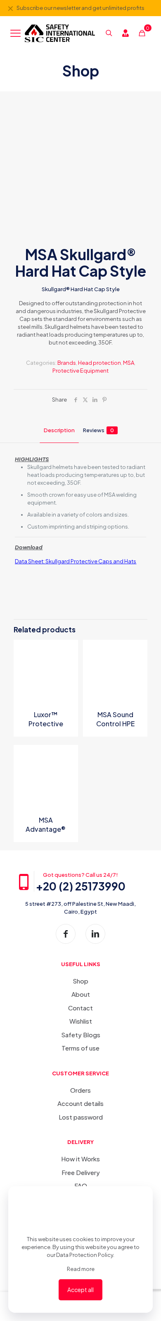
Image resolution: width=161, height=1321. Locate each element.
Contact (80, 1008)
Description (59, 430)
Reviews (98, 430)
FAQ (80, 1185)
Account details (80, 1103)
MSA (128, 362)
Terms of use (80, 1048)
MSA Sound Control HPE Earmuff (115, 723)
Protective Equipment (80, 370)
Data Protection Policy (84, 1255)
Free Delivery (81, 1172)
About (80, 994)
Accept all (80, 1289)
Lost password (81, 1117)
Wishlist (80, 1021)
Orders (80, 1090)
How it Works (80, 1159)
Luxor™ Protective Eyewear (45, 723)
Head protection (99, 362)
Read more (81, 1269)
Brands (66, 362)
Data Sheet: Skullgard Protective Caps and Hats (75, 561)
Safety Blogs (80, 1035)
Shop (80, 981)
